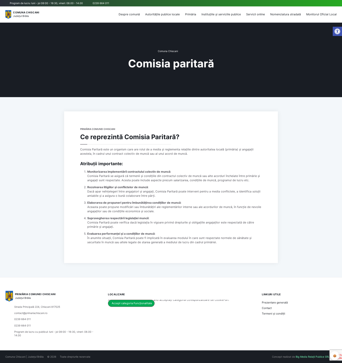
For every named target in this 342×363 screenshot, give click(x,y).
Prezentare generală (275, 302)
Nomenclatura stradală (285, 14)
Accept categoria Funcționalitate (132, 303)
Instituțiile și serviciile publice (221, 14)
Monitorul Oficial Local (321, 14)
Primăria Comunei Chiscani (35, 294)
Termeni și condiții (273, 313)
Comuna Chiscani (26, 12)
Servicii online (255, 14)
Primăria (190, 14)
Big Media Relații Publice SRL (313, 356)
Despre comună (129, 14)
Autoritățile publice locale (162, 14)
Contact (267, 308)
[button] (316, 3)
